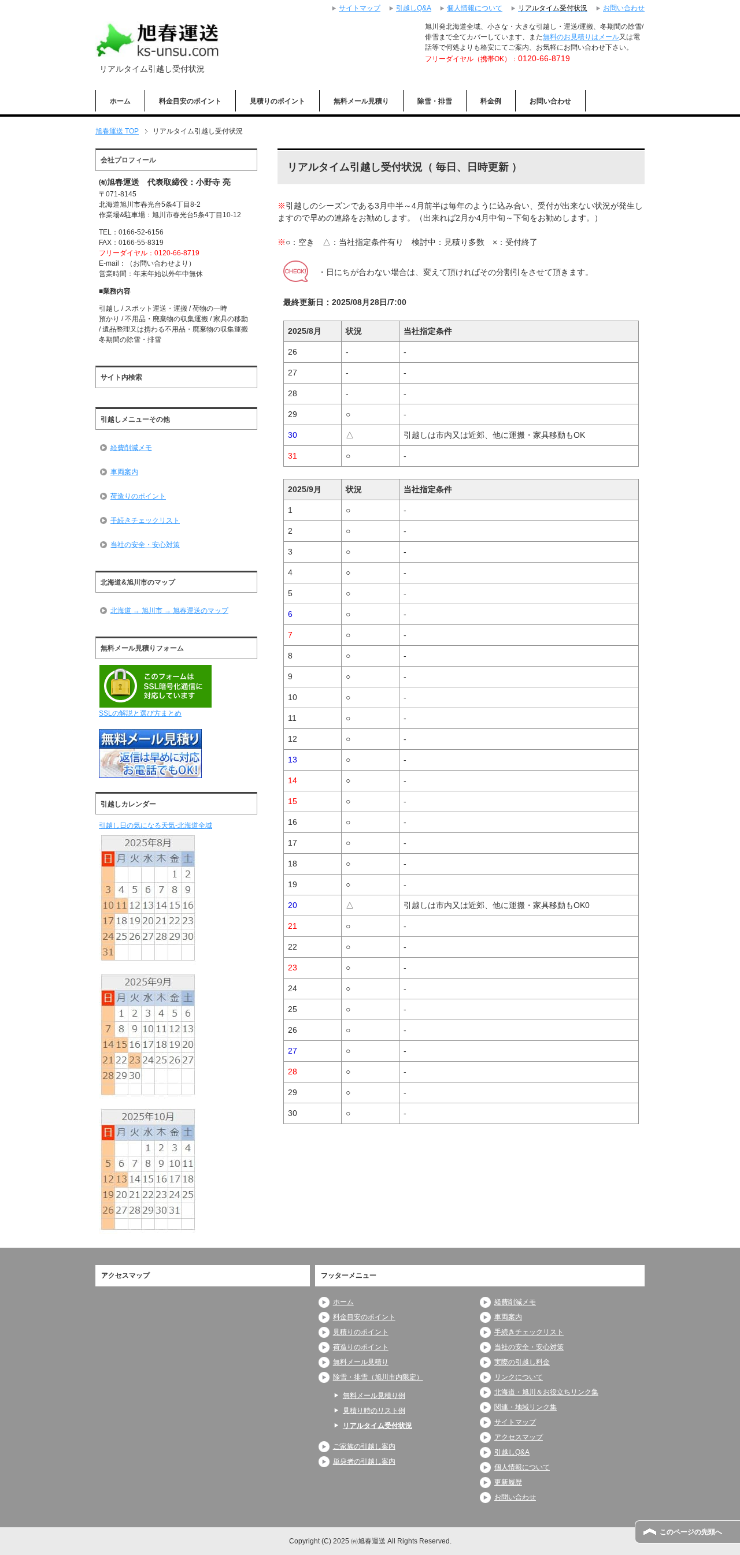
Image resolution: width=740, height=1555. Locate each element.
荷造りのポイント (138, 496)
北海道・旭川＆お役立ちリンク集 (546, 1392)
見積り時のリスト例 (374, 1411)
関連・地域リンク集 (525, 1407)
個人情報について (522, 1467)
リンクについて (518, 1377)
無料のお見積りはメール (581, 37)
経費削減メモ (131, 448)
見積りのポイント (277, 101)
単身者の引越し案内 (364, 1461)
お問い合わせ (550, 101)
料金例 (490, 101)
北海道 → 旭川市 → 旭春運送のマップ (169, 611)
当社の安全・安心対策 (145, 545)
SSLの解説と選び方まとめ (140, 713)
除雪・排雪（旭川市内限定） (378, 1377)
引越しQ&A (512, 1452)
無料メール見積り (361, 101)
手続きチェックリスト (145, 520)
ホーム (120, 101)
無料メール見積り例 (374, 1396)
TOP (117, 131)
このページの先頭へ (691, 1532)
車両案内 (124, 472)
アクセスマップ (518, 1437)
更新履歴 (508, 1482)
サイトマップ (515, 1422)
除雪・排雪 (434, 101)
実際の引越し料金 (522, 1362)
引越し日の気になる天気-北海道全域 (155, 825)
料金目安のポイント (190, 101)
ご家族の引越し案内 (364, 1446)
